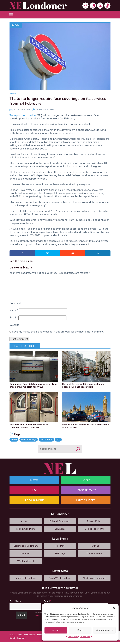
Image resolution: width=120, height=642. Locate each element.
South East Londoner (25, 578)
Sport (86, 480)
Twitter (100, 5)
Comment (16, 303)
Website (14, 324)
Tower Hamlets (94, 553)
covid (14, 439)
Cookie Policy (73, 637)
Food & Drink (34, 500)
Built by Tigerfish (17, 638)
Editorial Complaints (59, 521)
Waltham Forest (25, 561)
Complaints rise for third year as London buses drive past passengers (83, 385)
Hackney (59, 545)
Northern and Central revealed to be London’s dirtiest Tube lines (29, 426)
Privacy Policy (85, 637)
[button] (114, 608)
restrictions (46, 439)
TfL (58, 439)
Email (14, 317)
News (15, 25)
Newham (25, 553)
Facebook (85, 5)
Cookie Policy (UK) (94, 528)
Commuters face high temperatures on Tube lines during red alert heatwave (33, 385)
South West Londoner (60, 578)
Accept (55, 630)
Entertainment (86, 490)
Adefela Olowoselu (45, 109)
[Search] (78, 449)
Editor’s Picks (85, 500)
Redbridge (60, 553)
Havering (94, 545)
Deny (80, 630)
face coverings (28, 439)
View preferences (104, 630)
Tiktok (107, 5)
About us (25, 521)
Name (14, 310)
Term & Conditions (25, 528)
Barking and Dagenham (25, 545)
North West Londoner (94, 578)
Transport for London (23, 115)
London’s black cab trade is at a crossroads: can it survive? (85, 426)
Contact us (60, 528)
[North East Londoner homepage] (38, 5)
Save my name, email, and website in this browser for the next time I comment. (58, 331)
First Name (15, 601)
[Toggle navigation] (11, 14)
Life (34, 490)
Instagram (93, 5)
